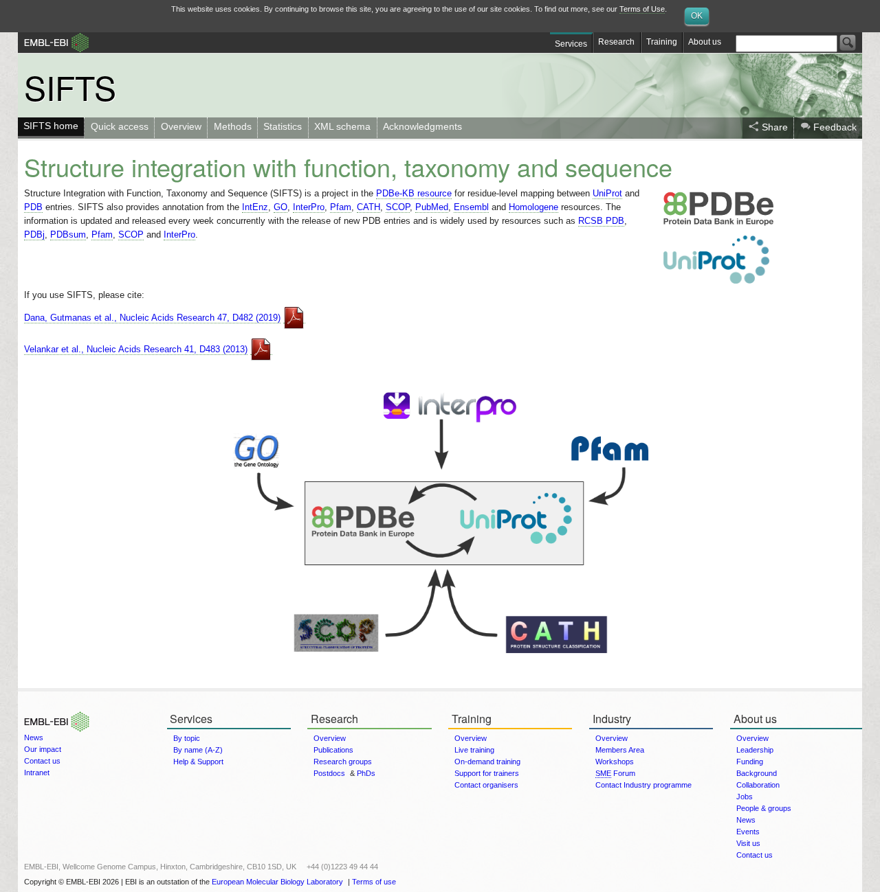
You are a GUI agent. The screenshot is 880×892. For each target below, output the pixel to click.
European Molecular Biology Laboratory (277, 882)
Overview (181, 126)
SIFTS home (50, 125)
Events (748, 831)
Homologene (533, 207)
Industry (612, 719)
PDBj (34, 234)
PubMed (431, 207)
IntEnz (255, 207)
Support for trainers (486, 773)
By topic (186, 738)
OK (697, 15)
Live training (474, 750)
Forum (615, 773)
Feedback (835, 127)
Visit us (748, 843)
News (33, 737)
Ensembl (471, 207)
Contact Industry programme (643, 785)
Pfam (340, 207)
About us (704, 42)
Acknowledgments (422, 126)
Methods (233, 126)
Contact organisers (486, 785)
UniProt (607, 193)
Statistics (282, 126)
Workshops (614, 761)
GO (280, 207)
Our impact (42, 749)
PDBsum (68, 234)
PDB (33, 207)
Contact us (42, 761)
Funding (749, 761)
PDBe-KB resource (414, 193)
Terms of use (374, 882)
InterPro (308, 207)
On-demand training (487, 761)
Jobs (744, 796)
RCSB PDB (601, 221)
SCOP (398, 207)
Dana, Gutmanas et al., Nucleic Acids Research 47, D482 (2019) (152, 317)
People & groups (763, 808)
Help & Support (198, 761)
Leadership (754, 750)
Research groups (343, 761)
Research (616, 42)
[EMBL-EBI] (53, 711)
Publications (333, 750)
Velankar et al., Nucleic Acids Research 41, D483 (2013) (136, 349)
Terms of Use (642, 9)
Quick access (119, 126)
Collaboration (758, 785)
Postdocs (329, 773)
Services (571, 44)
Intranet (37, 772)
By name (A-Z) (198, 750)
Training (661, 42)
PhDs (366, 773)
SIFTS (70, 87)
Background (756, 773)
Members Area (619, 750)
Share (775, 127)
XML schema (342, 126)
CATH (368, 207)
